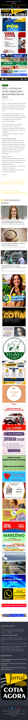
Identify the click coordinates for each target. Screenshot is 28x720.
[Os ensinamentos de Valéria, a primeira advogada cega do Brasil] (14, 206)
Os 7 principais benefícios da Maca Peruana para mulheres (13, 244)
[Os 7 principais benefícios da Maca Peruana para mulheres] (14, 229)
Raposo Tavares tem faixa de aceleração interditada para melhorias (14, 193)
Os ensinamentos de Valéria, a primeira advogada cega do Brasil (13, 222)
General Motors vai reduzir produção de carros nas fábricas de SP (13, 267)
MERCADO (5, 85)
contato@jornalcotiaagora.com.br (9, 635)
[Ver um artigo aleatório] (25, 79)
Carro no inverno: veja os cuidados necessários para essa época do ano (13, 182)
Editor (12, 99)
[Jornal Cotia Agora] (2, 79)
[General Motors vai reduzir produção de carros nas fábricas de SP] (14, 251)
